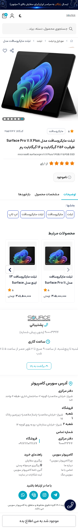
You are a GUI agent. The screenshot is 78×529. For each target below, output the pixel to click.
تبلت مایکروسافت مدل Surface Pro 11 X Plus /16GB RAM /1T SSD (58, 279)
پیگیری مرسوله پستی (28, 465)
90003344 (66, 443)
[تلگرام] (55, 494)
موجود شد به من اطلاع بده (39, 521)
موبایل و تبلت (56, 41)
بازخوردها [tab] (24, 194)
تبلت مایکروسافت (33, 214)
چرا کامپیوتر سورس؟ (61, 460)
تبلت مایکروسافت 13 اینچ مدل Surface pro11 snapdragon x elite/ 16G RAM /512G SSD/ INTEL (22, 279)
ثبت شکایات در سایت (30, 474)
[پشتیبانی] (33, 494)
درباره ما (68, 465)
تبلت (39, 41)
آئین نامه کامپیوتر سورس (28, 470)
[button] (9, 269)
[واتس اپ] (22, 494)
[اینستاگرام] (44, 494)
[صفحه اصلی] (71, 41)
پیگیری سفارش (33, 460)
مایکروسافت (56, 131)
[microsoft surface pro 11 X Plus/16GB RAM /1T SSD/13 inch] (58, 256)
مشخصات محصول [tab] (47, 194)
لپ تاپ (13, 214)
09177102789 (28, 443)
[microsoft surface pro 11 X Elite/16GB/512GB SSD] (22, 256)
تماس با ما (67, 470)
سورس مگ (67, 474)
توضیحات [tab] (69, 194)
